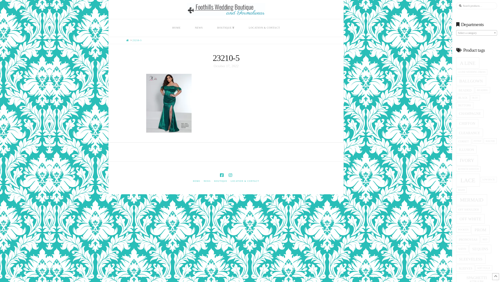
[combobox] (476, 33)
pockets (463, 229)
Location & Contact (245, 181)
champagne (470, 114)
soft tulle (483, 268)
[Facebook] (221, 175)
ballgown (471, 81)
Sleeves (465, 268)
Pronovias (468, 239)
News (207, 181)
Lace (467, 180)
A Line (467, 63)
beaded (465, 90)
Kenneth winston (468, 169)
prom (480, 230)
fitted (477, 141)
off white (470, 219)
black (463, 97)
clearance (469, 133)
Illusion (466, 150)
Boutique (220, 181)
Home (196, 181)
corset (463, 141)
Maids (461, 190)
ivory (467, 160)
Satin (462, 248)
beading (482, 90)
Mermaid (471, 199)
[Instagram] (230, 175)
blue (475, 98)
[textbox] (476, 33)
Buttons (464, 105)
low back (488, 179)
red (485, 239)
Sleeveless (470, 259)
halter (490, 141)
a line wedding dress (472, 72)
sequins (480, 249)
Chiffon (467, 123)
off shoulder (468, 209)
